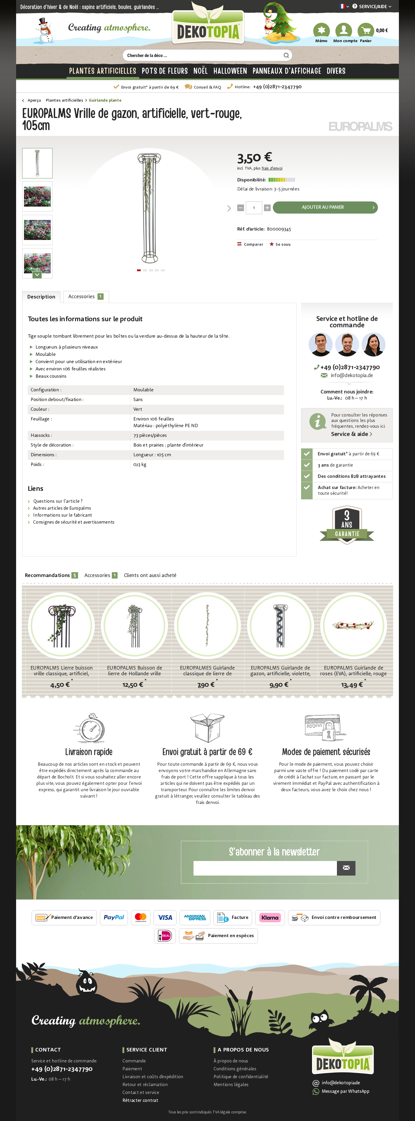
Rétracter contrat (140, 1101)
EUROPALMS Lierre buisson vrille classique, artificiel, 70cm (61, 671)
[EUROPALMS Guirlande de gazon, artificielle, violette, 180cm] (280, 625)
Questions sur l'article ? (57, 501)
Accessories (84, 296)
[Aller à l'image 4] (157, 270)
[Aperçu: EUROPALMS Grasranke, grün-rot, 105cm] (37, 163)
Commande (134, 1061)
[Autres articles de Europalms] (361, 126)
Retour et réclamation (144, 1085)
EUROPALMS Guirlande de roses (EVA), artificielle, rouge (353, 671)
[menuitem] (335, 7)
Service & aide (349, 434)
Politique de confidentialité (241, 1077)
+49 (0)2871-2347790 (277, 86)
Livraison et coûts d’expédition (152, 1077)
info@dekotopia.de (352, 375)
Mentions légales (231, 1085)
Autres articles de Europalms (61, 508)
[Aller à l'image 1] (139, 270)
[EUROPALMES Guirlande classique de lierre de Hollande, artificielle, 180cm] (207, 625)
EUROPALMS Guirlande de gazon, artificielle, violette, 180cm (280, 671)
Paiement (132, 1069)
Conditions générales (235, 1069)
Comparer (253, 245)
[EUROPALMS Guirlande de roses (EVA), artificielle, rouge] (353, 625)
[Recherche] (286, 55)
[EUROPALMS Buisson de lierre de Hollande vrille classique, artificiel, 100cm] (134, 625)
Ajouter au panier (323, 207)
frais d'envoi (272, 169)
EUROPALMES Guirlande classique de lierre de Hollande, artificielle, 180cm (207, 671)
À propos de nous (231, 1061)
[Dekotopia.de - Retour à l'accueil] (207, 23)
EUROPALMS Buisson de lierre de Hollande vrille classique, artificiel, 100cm (135, 671)
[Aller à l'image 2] (145, 270)
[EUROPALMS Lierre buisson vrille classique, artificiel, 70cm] (61, 625)
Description (41, 297)
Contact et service (140, 1093)
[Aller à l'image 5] (163, 270)
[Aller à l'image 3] (151, 270)
